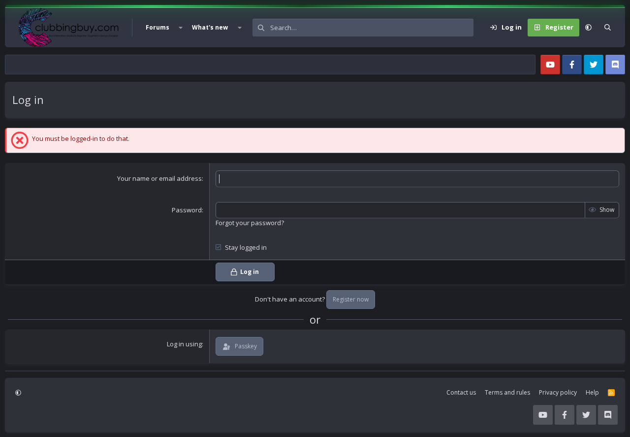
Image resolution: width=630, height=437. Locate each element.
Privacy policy (558, 392)
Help (592, 392)
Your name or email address (159, 178)
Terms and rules (507, 392)
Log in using (184, 343)
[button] (180, 27)
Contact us (461, 392)
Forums (157, 27)
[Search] (608, 27)
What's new (210, 27)
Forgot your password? (250, 222)
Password (187, 209)
